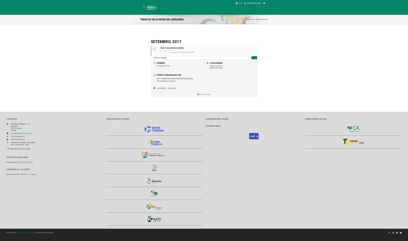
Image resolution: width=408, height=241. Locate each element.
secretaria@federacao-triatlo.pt (21, 133)
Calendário (161, 88)
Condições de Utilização (28, 174)
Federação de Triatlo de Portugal (25, 232)
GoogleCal (172, 88)
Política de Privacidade (25, 162)
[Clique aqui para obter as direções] (254, 57)
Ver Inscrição (205, 94)
